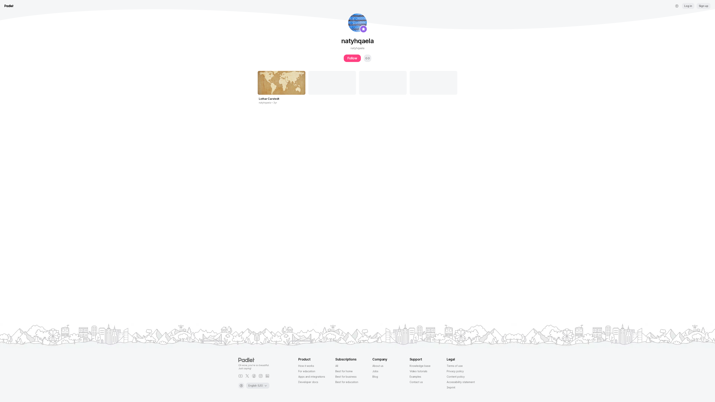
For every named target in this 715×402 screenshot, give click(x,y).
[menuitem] (677, 6)
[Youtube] (240, 376)
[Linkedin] (267, 376)
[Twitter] (247, 376)
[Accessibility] (241, 386)
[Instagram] (260, 376)
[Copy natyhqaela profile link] (367, 58)
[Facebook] (254, 376)
